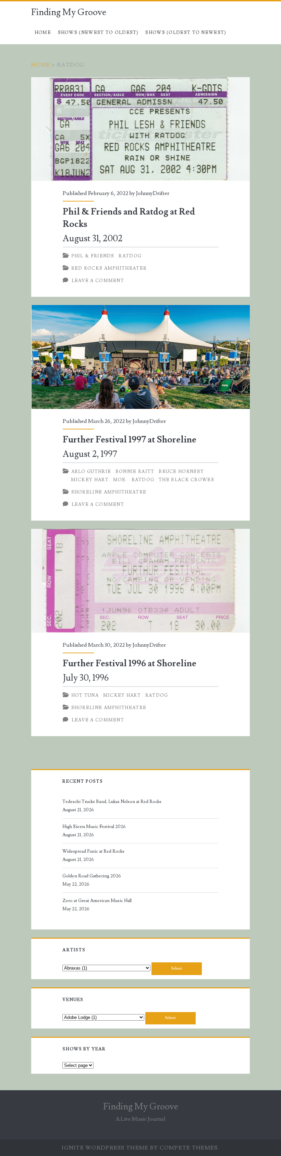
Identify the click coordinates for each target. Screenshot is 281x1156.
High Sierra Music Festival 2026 (94, 826)
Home (43, 32)
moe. (120, 480)
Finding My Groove (68, 12)
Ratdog (130, 256)
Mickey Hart (90, 480)
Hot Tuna (85, 695)
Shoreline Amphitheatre (109, 492)
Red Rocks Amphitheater (109, 268)
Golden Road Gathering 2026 (91, 876)
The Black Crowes (186, 480)
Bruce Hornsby (181, 471)
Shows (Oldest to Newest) (185, 32)
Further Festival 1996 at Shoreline (141, 581)
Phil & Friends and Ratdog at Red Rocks (141, 129)
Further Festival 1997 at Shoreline (141, 357)
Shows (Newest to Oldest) (98, 32)
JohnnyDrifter (152, 193)
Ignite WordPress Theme (105, 1147)
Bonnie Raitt (135, 471)
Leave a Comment (98, 280)
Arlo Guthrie (91, 471)
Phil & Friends (92, 256)
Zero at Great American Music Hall (97, 900)
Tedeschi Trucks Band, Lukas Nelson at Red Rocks (111, 801)
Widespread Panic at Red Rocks (93, 851)
